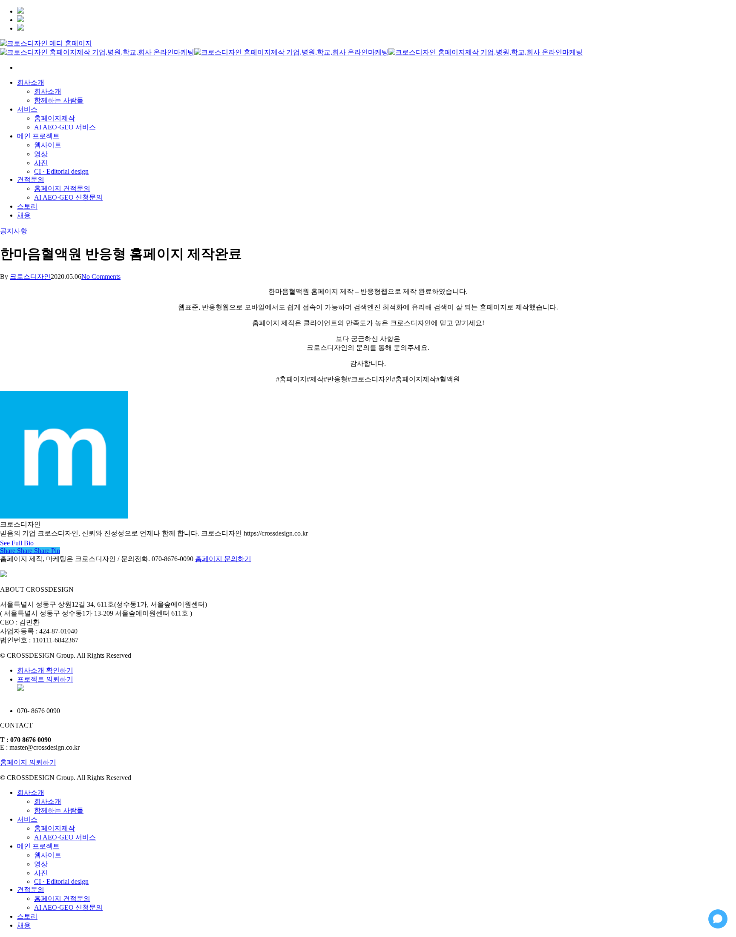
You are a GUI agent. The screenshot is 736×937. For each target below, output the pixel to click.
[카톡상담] (20, 19)
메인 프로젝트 (38, 846)
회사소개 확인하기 (45, 670)
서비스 (27, 819)
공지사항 (13, 231)
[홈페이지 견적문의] (20, 28)
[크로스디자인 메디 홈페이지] (46, 43)
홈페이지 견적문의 (62, 898)
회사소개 (30, 792)
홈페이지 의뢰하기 (28, 762)
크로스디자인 (30, 276)
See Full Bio (17, 543)
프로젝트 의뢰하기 (45, 679)
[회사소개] (20, 11)
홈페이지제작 (54, 828)
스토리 (27, 916)
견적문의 (30, 889)
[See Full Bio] (38, 543)
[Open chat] (717, 918)
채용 (24, 925)
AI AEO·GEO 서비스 (65, 837)
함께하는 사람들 (58, 810)
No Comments (101, 276)
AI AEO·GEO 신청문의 (68, 907)
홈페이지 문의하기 (223, 558)
